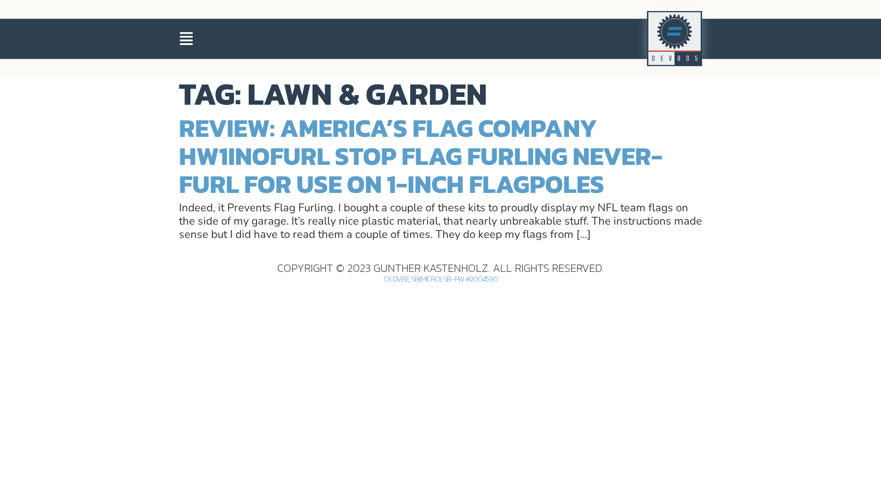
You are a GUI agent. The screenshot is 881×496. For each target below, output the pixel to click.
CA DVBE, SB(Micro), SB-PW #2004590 (441, 279)
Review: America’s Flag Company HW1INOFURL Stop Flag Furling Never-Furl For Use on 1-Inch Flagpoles (421, 156)
